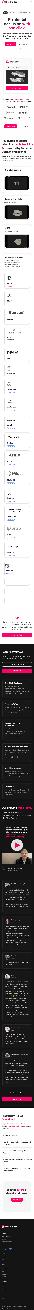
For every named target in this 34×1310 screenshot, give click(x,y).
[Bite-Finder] (9, 3)
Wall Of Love (5, 1277)
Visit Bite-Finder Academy (17, 664)
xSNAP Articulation (7, 1241)
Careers (4, 1264)
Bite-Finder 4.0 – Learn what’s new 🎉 (17, 12)
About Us (4, 1257)
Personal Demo (10, 126)
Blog (3, 1259)
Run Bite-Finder (17, 88)
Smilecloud (5, 1289)
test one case (23, 44)
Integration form (17, 635)
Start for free (11, 44)
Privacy (3, 1308)
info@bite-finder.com (16, 1126)
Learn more (10, 286)
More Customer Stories (17, 1093)
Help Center (5, 1272)
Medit (3, 1287)
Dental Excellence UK (15, 868)
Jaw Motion (5, 1239)
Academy (4, 1274)
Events (4, 1262)
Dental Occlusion (6, 1236)
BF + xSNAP (5, 1249)
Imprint (26, 1306)
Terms (7, 1308)
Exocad (4, 1284)
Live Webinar (24, 126)
